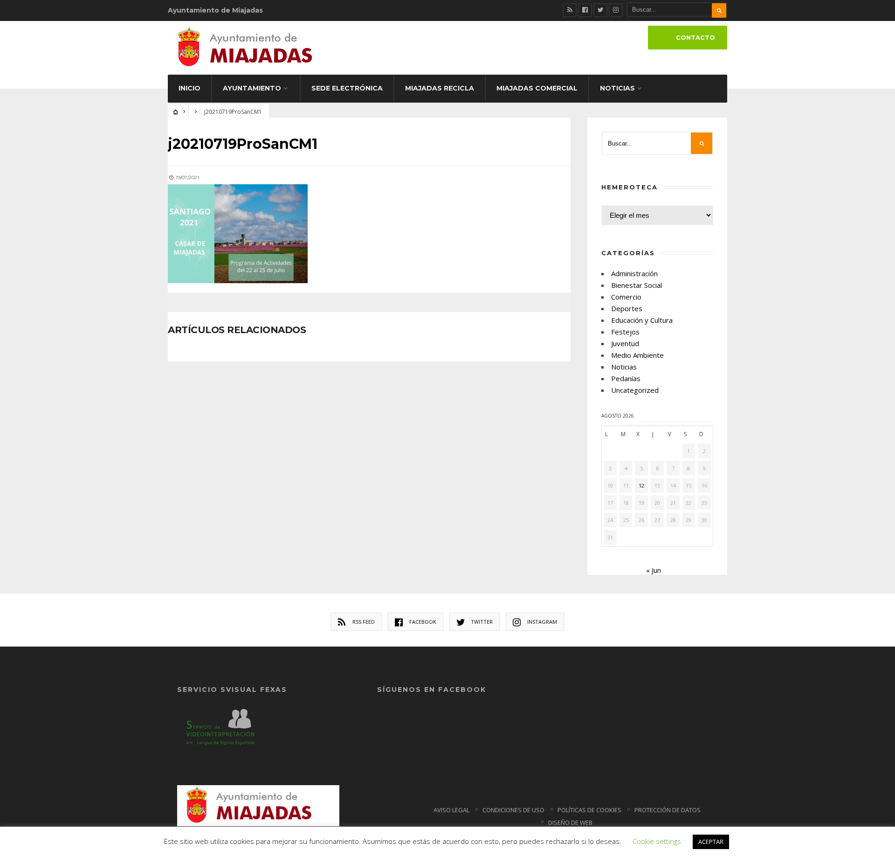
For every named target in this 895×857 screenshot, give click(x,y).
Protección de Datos (667, 810)
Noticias (617, 88)
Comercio (626, 296)
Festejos (625, 331)
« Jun (653, 570)
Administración (634, 273)
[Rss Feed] (570, 10)
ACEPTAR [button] (710, 841)
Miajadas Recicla (439, 88)
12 (641, 485)
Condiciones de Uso (513, 810)
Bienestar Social (636, 285)
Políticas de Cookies (589, 810)
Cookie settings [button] (657, 841)
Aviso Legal (451, 810)
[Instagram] (616, 10)
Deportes (626, 308)
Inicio (189, 88)
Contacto (695, 37)
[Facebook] (585, 10)
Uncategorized (635, 390)
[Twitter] (600, 10)
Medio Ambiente (637, 355)
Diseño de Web (570, 822)
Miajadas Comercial (537, 88)
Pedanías (625, 378)
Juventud (625, 343)
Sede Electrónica (347, 88)
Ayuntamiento (252, 88)
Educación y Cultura (642, 320)
